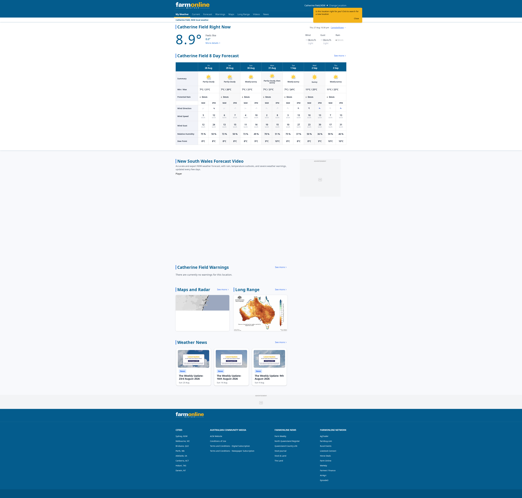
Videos (256, 14)
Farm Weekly (280, 436)
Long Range (243, 14)
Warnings (220, 14)
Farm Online (325, 460)
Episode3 (324, 480)
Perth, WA (180, 451)
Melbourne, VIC (183, 441)
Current (196, 14)
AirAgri (323, 475)
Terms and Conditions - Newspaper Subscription (232, 451)
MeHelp (323, 465)
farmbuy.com (326, 441)
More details (212, 42)
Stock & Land (280, 455)
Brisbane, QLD (182, 446)
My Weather (182, 14)
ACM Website (216, 436)
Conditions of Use (218, 441)
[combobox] (338, 27)
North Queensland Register (287, 441)
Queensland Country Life (286, 446)
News (266, 14)
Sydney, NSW (181, 436)
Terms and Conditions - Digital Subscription (230, 446)
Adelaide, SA (181, 455)
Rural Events (325, 446)
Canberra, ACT (182, 460)
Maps (231, 14)
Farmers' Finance (327, 470)
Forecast (207, 14)
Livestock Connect (328, 451)
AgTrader (324, 436)
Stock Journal (280, 451)
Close (356, 18)
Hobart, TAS (181, 465)
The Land (279, 460)
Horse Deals (325, 455)
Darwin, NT (181, 470)
